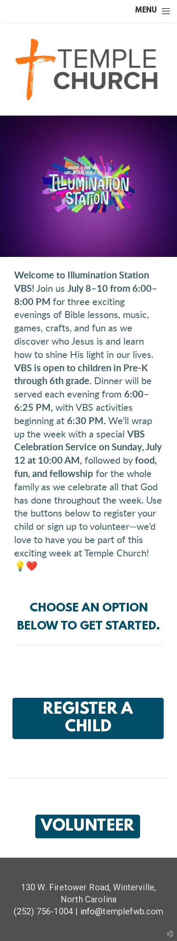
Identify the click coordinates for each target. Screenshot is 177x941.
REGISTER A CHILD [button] (88, 718)
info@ (91, 911)
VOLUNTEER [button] (87, 826)
